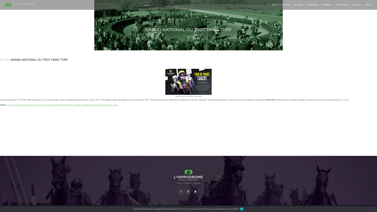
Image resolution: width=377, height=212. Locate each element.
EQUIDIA (345, 100)
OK (242, 209)
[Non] (375, 209)
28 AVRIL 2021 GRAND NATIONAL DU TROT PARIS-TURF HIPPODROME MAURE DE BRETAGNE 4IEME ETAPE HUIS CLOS (62, 105)
